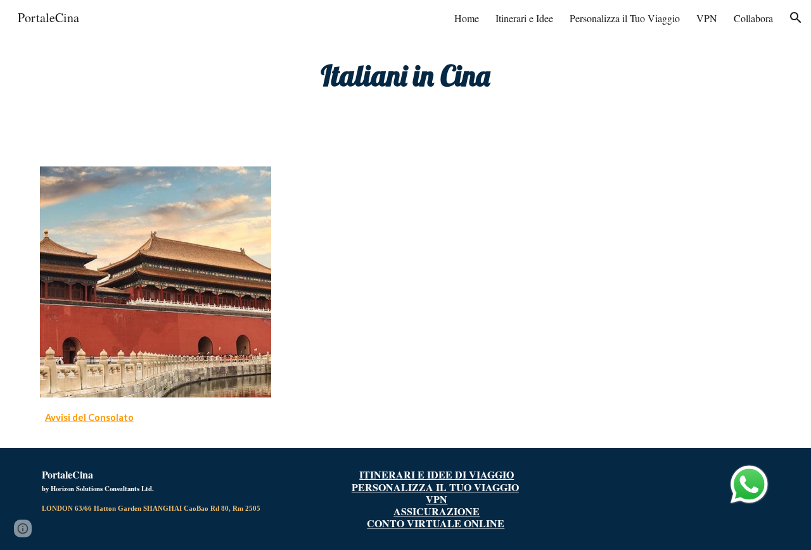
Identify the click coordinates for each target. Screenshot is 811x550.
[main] (405, 76)
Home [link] (466, 18)
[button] (796, 18)
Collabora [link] (753, 18)
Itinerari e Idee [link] (524, 18)
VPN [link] (706, 18)
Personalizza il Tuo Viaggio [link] (625, 18)
